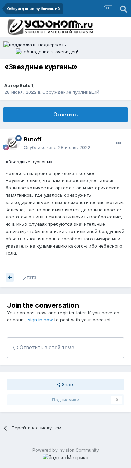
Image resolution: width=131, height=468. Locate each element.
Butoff (26, 85)
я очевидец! (64, 51)
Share (67, 384)
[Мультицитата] (10, 277)
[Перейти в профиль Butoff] (13, 143)
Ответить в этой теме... (48, 347)
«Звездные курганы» (29, 161)
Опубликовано (57, 147)
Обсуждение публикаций (70, 92)
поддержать (52, 44)
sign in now (40, 319)
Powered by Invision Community (65, 450)
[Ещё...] (118, 143)
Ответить (65, 114)
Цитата (28, 277)
